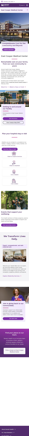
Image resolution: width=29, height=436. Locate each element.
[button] (27, 10)
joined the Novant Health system (17, 82)
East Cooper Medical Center (12, 10)
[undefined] (14, 154)
